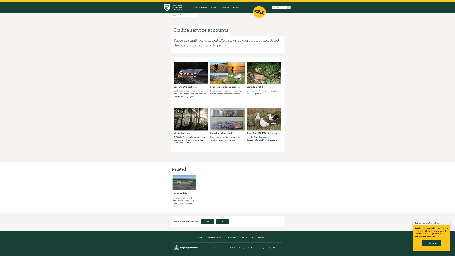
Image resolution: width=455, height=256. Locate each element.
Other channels (257, 237)
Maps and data (180, 192)
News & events (214, 248)
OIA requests (277, 248)
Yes (207, 221)
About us (224, 248)
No (223, 221)
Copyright (242, 248)
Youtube (243, 237)
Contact (232, 248)
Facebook (199, 237)
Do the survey (431, 243)
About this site (252, 248)
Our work (236, 7)
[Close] (447, 222)
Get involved (224, 7)
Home (174, 15)
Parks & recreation (200, 7)
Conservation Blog (215, 237)
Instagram (231, 237)
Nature (213, 7)
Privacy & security (265, 248)
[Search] (289, 7)
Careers (205, 248)
